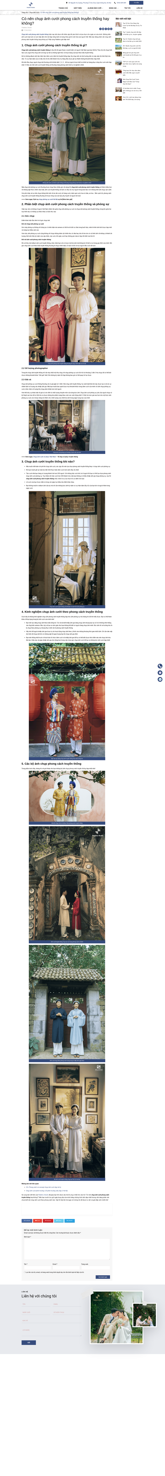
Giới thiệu (78, 8)
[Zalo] (160, 679)
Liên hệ (139, 8)
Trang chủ (63, 8)
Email (55, 1264)
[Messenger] (160, 672)
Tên (25, 1264)
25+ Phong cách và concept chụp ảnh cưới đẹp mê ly (43, 1187)
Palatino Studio (43, 1195)
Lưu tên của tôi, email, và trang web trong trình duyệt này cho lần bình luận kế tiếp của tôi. (55, 1272)
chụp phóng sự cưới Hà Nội (48, 199)
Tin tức (127, 8)
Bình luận (27, 1237)
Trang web (84, 1264)
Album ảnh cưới (94, 8)
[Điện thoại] (160, 666)
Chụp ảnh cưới (34, 12)
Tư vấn (136, 3)
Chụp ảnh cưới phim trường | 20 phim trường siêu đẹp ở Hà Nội (47, 1191)
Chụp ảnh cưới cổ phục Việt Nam (44, 457)
